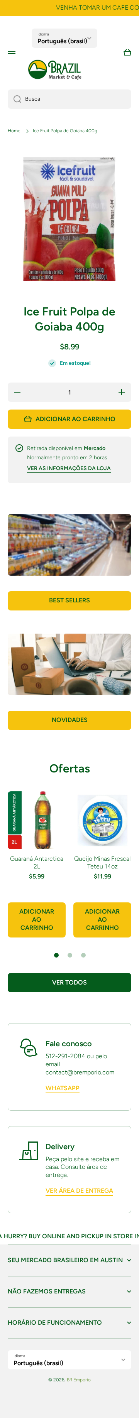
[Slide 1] (56, 955)
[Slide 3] (83, 955)
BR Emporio (79, 1380)
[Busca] (14, 99)
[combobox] (69, 99)
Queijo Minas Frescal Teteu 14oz (102, 862)
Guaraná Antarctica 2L (36, 862)
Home (14, 130)
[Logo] (55, 70)
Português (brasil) (62, 41)
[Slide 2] (70, 955)
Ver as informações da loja (69, 468)
